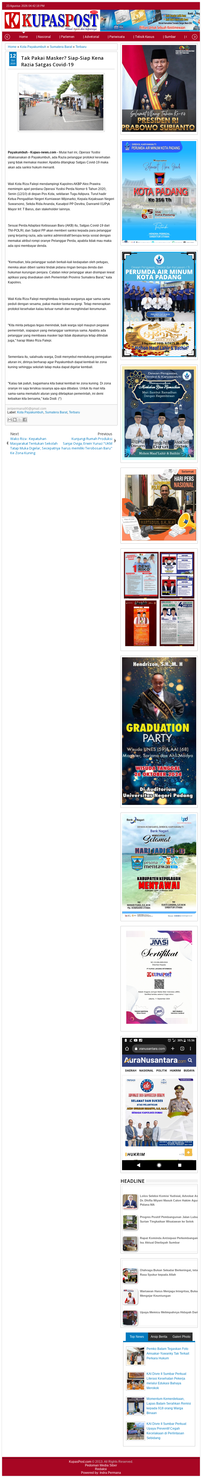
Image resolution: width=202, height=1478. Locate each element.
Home (23, 37)
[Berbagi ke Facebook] (24, 419)
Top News (137, 1337)
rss (194, 6)
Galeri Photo (181, 1337)
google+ (187, 6)
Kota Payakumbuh (30, 412)
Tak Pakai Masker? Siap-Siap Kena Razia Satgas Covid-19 (62, 61)
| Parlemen (66, 37)
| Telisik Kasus (143, 37)
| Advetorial (91, 37)
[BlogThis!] (14, 419)
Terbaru (74, 412)
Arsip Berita (159, 1337)
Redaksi (101, 1469)
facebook (180, 6)
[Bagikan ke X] (19, 419)
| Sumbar (169, 37)
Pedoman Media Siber (101, 1465)
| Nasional (43, 37)
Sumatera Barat (56, 412)
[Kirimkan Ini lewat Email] (9, 419)
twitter (173, 6)
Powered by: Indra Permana (101, 1473)
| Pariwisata (116, 37)
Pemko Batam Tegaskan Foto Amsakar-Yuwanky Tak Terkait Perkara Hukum (168, 1353)
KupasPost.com (80, 1462)
